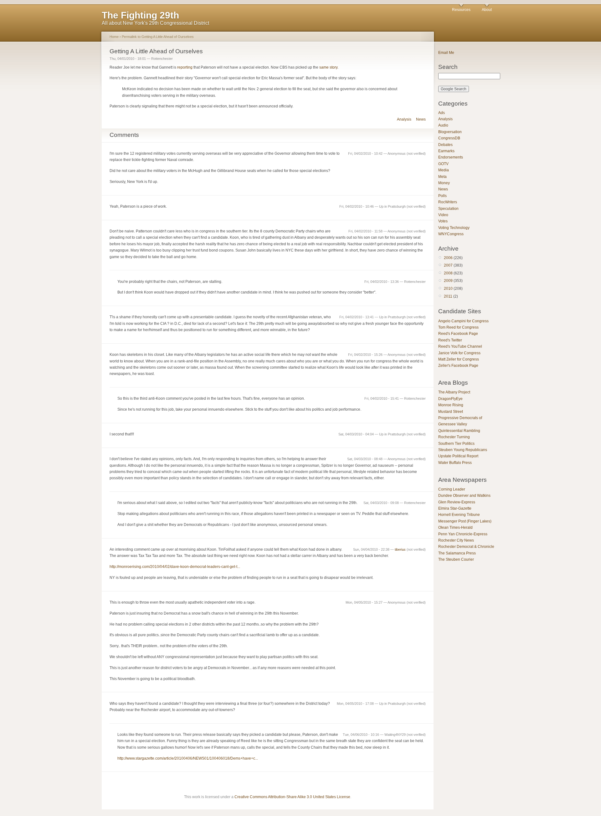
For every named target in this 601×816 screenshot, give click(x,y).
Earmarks (446, 151)
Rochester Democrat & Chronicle (466, 546)
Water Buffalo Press (455, 462)
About (487, 10)
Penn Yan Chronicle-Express (462, 534)
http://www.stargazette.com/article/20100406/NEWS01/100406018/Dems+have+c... (187, 758)
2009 (448, 280)
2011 (448, 296)
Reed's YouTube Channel (460, 346)
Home (114, 37)
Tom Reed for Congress (458, 327)
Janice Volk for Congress (459, 353)
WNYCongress (451, 234)
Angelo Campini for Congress (463, 321)
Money (444, 183)
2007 (448, 265)
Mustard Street (450, 411)
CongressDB (449, 138)
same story (328, 67)
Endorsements (450, 157)
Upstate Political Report (458, 456)
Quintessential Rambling (459, 431)
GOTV (443, 164)
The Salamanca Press (457, 553)
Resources (461, 10)
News (421, 119)
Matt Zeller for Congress (458, 359)
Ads (441, 113)
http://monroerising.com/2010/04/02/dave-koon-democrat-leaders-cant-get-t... (175, 566)
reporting (185, 67)
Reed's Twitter (450, 340)
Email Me (446, 52)
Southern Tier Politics (456, 443)
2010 (448, 288)
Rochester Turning (454, 437)
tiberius (400, 549)
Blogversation (450, 132)
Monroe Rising (450, 405)
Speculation (448, 208)
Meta (442, 176)
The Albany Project (454, 392)
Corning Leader (451, 489)
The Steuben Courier (456, 559)
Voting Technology (454, 228)
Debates (445, 145)
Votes (443, 221)
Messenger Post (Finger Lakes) (464, 521)
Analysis (404, 119)
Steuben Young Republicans (462, 450)
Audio (443, 125)
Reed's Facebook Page (458, 333)
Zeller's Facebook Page (458, 365)
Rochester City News (456, 540)
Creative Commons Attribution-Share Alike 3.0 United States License (292, 797)
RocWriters (447, 202)
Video (443, 215)
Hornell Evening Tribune (459, 514)
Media (443, 170)
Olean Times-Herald (455, 527)
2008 (448, 273)
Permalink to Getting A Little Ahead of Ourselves (158, 37)
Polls (442, 196)
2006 (448, 258)
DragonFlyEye (450, 399)
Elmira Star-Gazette (454, 508)
